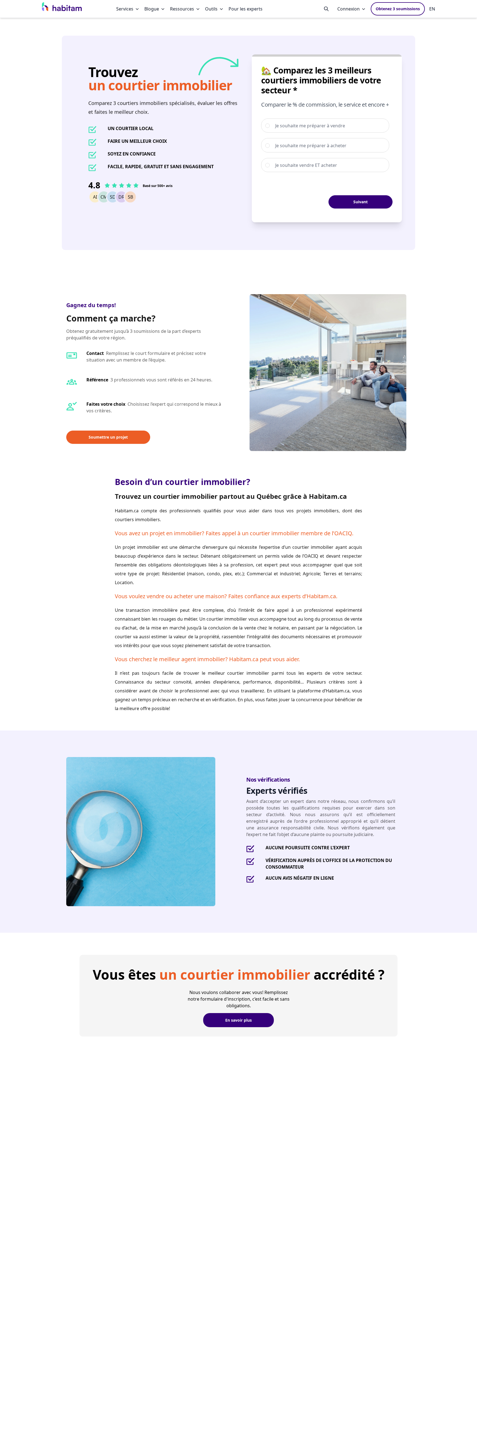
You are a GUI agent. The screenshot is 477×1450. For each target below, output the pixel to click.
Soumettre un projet (108, 437)
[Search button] (326, 8)
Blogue (151, 9)
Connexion (348, 9)
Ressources (182, 9)
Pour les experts (246, 9)
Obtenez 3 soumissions (398, 8)
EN (432, 9)
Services (124, 9)
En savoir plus (238, 1020)
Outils (211, 9)
